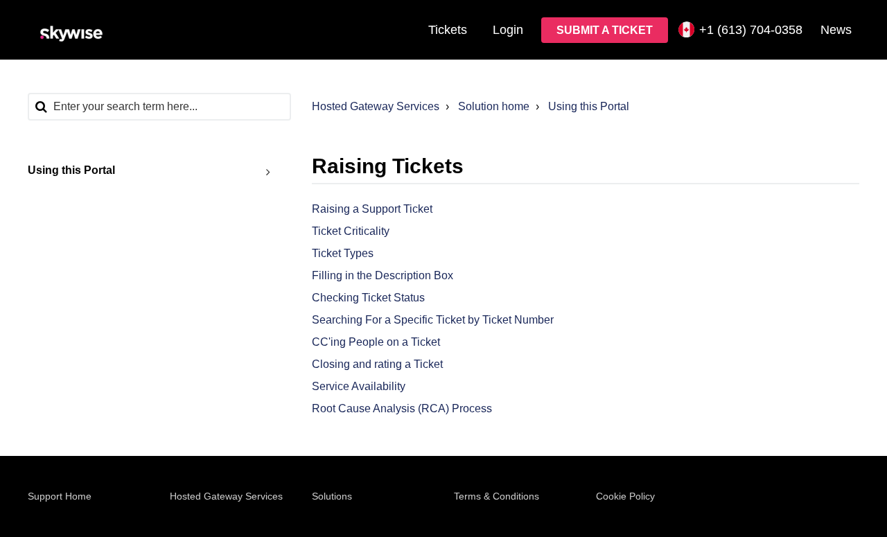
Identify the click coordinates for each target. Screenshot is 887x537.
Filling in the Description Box (382, 275)
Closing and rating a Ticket (377, 364)
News (836, 30)
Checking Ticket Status (368, 297)
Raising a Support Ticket (372, 209)
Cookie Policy (625, 496)
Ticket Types (343, 253)
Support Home (59, 496)
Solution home (493, 106)
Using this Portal (588, 106)
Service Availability (358, 386)
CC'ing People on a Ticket (376, 342)
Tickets (447, 30)
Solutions (332, 496)
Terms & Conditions (496, 496)
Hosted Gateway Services (375, 106)
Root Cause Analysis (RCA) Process (402, 408)
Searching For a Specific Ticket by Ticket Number (433, 320)
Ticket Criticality (350, 231)
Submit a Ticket (604, 30)
